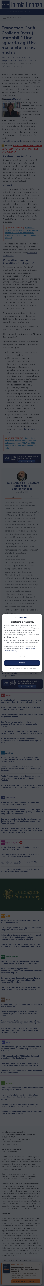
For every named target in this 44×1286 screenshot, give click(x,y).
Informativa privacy (10, 651)
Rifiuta (22, 656)
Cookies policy (30, 648)
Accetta (22, 663)
